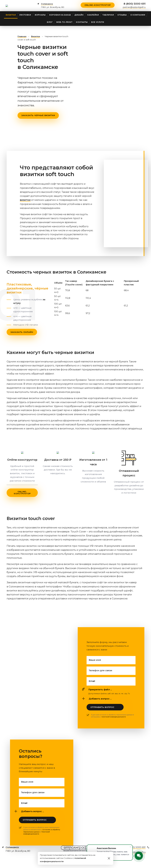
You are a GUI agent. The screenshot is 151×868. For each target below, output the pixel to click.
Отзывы (122, 15)
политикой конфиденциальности (113, 717)
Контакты (82, 22)
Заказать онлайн (21, 332)
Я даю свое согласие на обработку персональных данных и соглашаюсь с (112, 716)
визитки (25, 199)
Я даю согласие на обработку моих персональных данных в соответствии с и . (41, 830)
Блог (50, 22)
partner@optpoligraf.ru (134, 7)
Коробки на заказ (60, 15)
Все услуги (97, 22)
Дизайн (79, 15)
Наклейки (93, 15)
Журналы (40, 15)
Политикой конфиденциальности (36, 833)
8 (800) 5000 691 (135, 3)
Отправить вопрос (102, 707)
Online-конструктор (97, 5)
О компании (137, 15)
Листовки (25, 15)
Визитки (11, 15)
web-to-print (64, 22)
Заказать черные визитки (38, 115)
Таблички (108, 15)
